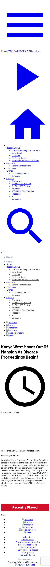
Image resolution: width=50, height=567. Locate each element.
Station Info (17, 181)
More (3, 514)
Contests (10, 163)
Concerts (16, 176)
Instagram (16, 199)
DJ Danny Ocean (19, 158)
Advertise (16, 188)
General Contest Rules (21, 165)
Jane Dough (17, 153)
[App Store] (11, 330)
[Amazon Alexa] (9, 335)
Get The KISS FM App (21, 186)
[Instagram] (12, 327)
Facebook (16, 193)
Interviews (11, 168)
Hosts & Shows (13, 147)
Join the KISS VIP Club (21, 183)
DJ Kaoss (16, 155)
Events (9, 170)
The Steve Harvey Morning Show (26, 150)
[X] (10, 325)
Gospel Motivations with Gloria (25, 160)
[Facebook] (11, 322)
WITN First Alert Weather (23, 191)
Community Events (20, 173)
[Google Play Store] (15, 332)
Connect (10, 178)
